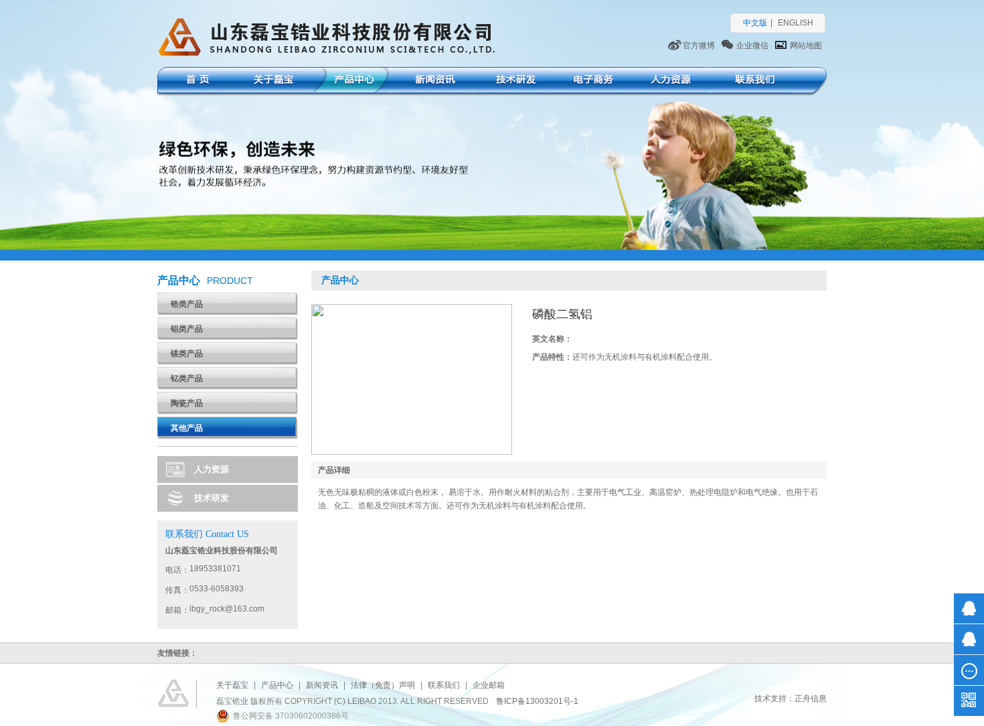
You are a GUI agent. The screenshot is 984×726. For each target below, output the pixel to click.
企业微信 (752, 45)
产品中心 (351, 81)
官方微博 (699, 45)
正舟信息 (811, 698)
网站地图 (806, 45)
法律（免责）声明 (383, 685)
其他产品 (187, 428)
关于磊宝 (272, 81)
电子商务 (590, 81)
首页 (195, 81)
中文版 (755, 22)
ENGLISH (795, 22)
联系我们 (752, 81)
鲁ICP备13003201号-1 (537, 701)
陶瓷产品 (187, 403)
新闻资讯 (432, 81)
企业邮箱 (489, 685)
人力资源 (667, 81)
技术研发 (512, 81)
